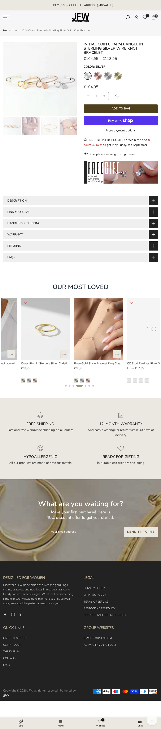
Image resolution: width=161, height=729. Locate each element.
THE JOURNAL (12, 651)
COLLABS (9, 658)
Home (6, 30)
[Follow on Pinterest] (21, 614)
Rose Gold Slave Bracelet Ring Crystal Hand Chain (89, 363)
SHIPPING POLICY (95, 595)
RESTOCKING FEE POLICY (100, 608)
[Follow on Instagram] (13, 614)
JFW (6, 696)
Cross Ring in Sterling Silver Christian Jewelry (33, 363)
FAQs (6, 665)
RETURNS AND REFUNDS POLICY (105, 615)
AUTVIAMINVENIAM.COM (100, 645)
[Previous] (10, 79)
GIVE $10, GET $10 (15, 638)
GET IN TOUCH (12, 645)
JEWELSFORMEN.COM (98, 638)
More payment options (121, 130)
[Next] (70, 79)
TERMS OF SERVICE (96, 602)
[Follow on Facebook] (5, 614)
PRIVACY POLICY (94, 588)
